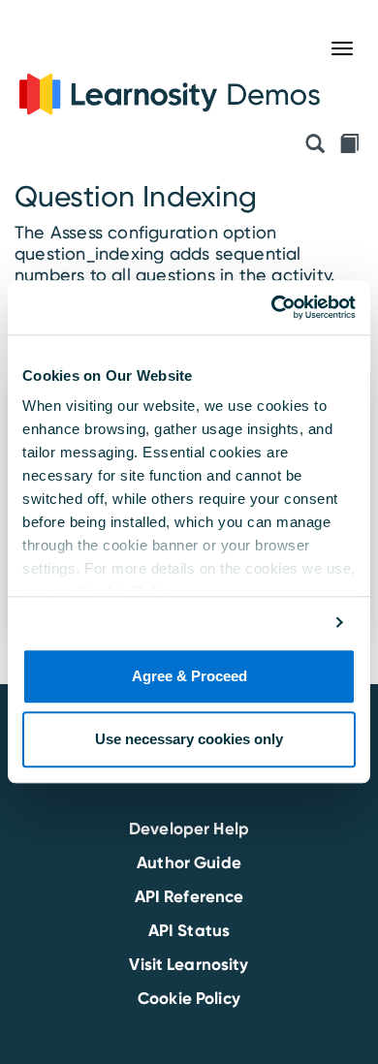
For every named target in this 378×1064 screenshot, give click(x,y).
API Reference (189, 896)
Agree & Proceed (189, 676)
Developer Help (189, 828)
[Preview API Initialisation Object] (315, 145)
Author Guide (189, 862)
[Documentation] (349, 145)
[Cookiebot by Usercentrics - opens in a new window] (272, 307)
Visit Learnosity (188, 964)
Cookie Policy (189, 998)
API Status (189, 930)
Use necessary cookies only (189, 740)
